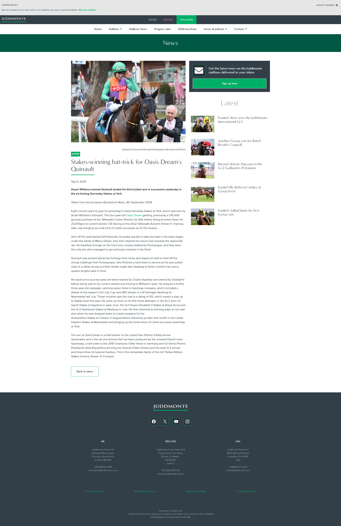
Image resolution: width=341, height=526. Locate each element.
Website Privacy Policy (145, 491)
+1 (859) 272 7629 (238, 467)
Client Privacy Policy (95, 491)
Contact (239, 29)
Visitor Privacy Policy (196, 491)
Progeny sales (162, 29)
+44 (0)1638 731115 (103, 467)
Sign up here (229, 83)
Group (152, 19)
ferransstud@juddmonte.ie (170, 473)
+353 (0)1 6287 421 (170, 470)
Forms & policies (214, 29)
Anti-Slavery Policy (246, 491)
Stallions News (138, 29)
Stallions (186, 19)
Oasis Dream (134, 215)
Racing (168, 19)
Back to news (85, 371)
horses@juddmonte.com (238, 470)
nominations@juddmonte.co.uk (103, 470)
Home (98, 29)
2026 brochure (187, 29)
